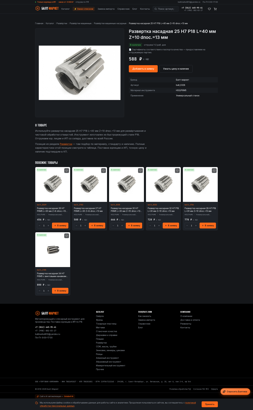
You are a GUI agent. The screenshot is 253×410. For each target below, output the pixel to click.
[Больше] (48, 225)
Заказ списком (83, 9)
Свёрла (100, 316)
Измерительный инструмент (110, 365)
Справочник (123, 9)
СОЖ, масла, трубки (106, 346)
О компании (186, 316)
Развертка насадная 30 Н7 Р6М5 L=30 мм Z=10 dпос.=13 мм (125, 210)
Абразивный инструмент (108, 361)
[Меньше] (39, 225)
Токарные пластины (106, 323)
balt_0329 (41, 205)
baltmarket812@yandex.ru (189, 2)
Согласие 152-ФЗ (201, 389)
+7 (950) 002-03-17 (193, 10)
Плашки (100, 339)
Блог (135, 9)
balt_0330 (115, 205)
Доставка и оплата (190, 320)
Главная (39, 23)
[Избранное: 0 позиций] (209, 9)
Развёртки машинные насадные (110, 23)
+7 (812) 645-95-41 (192, 7)
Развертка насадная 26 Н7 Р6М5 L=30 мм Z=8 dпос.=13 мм (51, 210)
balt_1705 (41, 270)
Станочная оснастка (106, 331)
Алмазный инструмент (107, 358)
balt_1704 (189, 205)
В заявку (61, 225)
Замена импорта (106, 9)
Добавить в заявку (143, 68)
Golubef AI (68, 396)
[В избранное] (66, 170)
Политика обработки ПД (180, 389)
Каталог (65, 9)
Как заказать (144, 316)
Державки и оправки (106, 335)
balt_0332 (152, 205)
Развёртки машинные (81, 23)
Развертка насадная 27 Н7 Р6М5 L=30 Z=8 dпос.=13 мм (88, 209)
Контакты (145, 9)
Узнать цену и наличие (176, 68)
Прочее (100, 369)
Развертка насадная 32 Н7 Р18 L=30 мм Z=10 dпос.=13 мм (163, 209)
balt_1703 (78, 205)
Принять (209, 404)
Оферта (214, 389)
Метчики (100, 327)
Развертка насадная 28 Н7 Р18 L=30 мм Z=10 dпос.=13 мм (200, 209)
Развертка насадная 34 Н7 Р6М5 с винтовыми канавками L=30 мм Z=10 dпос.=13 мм (52, 275)
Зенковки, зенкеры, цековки (110, 350)
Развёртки (62, 23)
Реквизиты (185, 323)
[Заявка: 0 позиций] (215, 9)
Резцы (99, 354)
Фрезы (99, 320)
